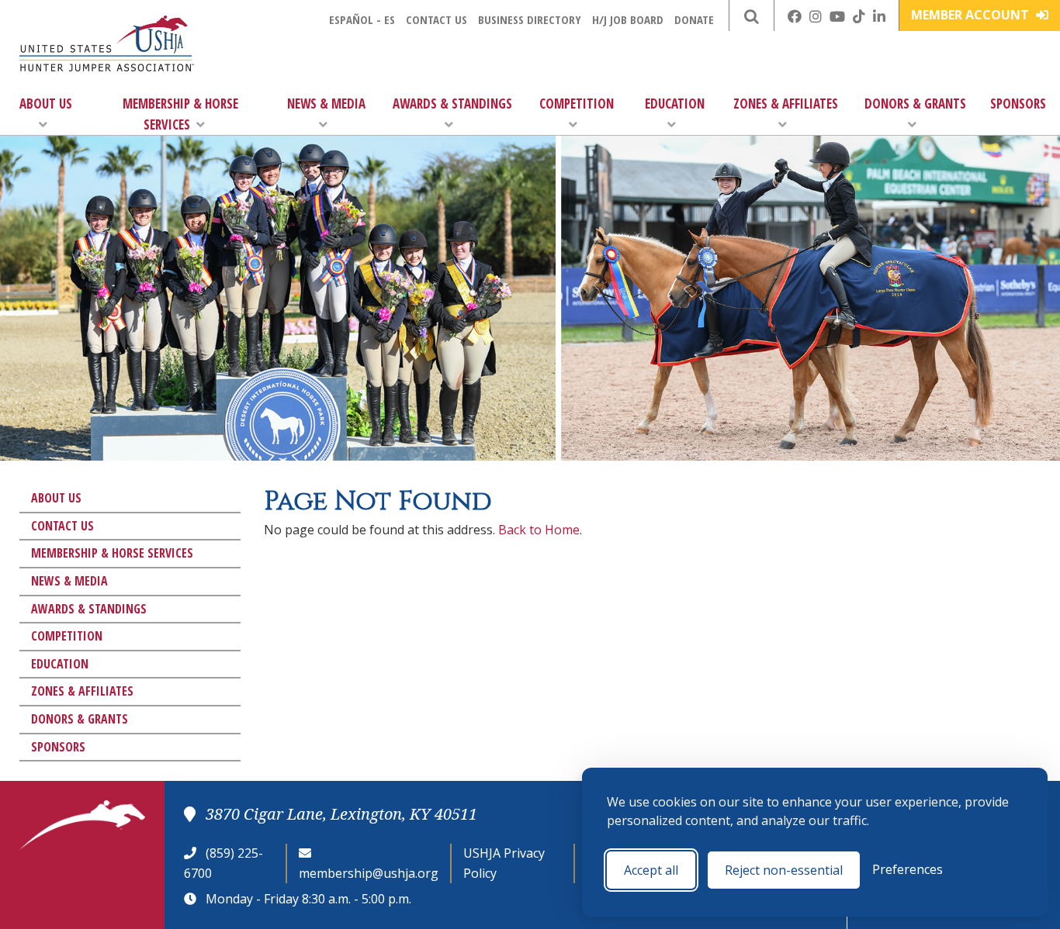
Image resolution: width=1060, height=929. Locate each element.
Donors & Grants (915, 103)
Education (675, 103)
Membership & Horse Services (180, 114)
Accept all (651, 870)
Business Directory (529, 19)
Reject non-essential (784, 870)
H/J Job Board (627, 19)
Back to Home (539, 529)
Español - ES (362, 19)
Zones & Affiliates (785, 103)
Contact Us (436, 19)
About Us (45, 103)
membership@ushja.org (368, 873)
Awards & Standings (452, 103)
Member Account (971, 14)
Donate (694, 19)
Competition (576, 103)
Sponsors (1018, 103)
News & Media (326, 103)
